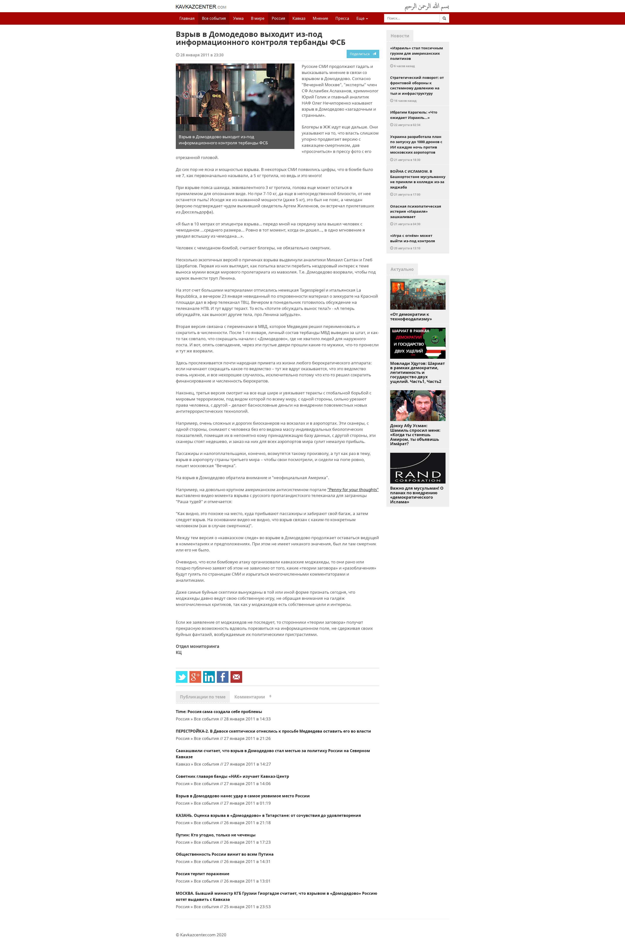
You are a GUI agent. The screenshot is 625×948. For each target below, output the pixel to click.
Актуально (402, 269)
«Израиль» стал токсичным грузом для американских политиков (416, 56)
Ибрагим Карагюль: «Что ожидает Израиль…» (413, 118)
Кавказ (298, 18)
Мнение (320, 18)
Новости (400, 36)
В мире (257, 18)
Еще (360, 18)
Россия (278, 18)
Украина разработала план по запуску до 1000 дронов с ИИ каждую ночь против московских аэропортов (416, 148)
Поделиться (361, 54)
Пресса (342, 18)
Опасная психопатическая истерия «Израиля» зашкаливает (415, 215)
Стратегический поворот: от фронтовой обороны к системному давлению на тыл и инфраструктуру (417, 89)
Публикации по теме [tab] (203, 697)
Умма (238, 18)
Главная (187, 18)
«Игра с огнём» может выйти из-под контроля (412, 241)
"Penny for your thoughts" (353, 489)
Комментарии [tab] (252, 697)
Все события (214, 18)
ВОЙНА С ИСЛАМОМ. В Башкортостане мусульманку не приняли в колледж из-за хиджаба (417, 182)
